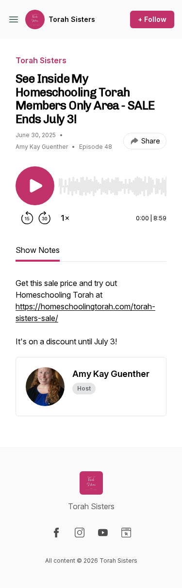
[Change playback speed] (65, 218)
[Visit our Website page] (126, 532)
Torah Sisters (72, 19)
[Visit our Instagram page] (79, 532)
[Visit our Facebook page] (56, 532)
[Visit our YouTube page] (103, 532)
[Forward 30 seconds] (44, 218)
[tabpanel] (91, 317)
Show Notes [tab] (38, 250)
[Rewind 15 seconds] (27, 218)
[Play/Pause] (35, 185)
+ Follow (152, 19)
